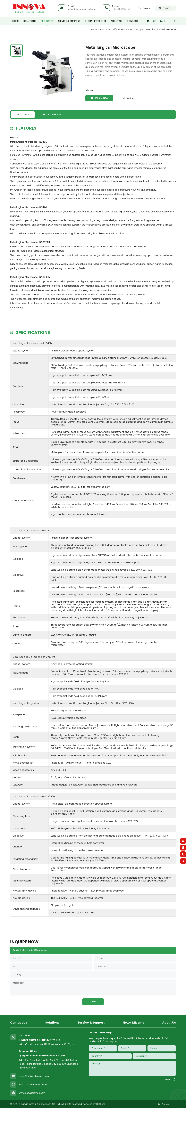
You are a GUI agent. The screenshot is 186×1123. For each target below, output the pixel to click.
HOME (15, 21)
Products (47, 21)
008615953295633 (38, 1084)
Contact (132, 21)
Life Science (120, 29)
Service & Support (69, 21)
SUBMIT (167, 1079)
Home (94, 29)
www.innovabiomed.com (32, 1093)
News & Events (133, 1023)
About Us (116, 21)
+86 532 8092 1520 (121, 9)
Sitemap (166, 1104)
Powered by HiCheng (94, 1104)
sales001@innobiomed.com (81, 9)
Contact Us (18, 1023)
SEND (93, 1001)
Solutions (29, 21)
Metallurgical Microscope (161, 29)
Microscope (136, 29)
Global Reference (95, 21)
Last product (127, 98)
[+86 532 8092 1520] (183, 854)
